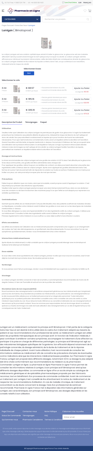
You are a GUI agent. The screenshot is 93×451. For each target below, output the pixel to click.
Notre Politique (51, 411)
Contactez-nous (30, 411)
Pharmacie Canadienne (33, 419)
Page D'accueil (8, 411)
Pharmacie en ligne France (43, 448)
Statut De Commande (11, 415)
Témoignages (31, 122)
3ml (29, 73)
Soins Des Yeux (21, 25)
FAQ (46, 415)
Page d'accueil (8, 25)
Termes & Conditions (53, 419)
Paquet (43, 122)
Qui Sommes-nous (10, 419)
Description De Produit (12, 122)
